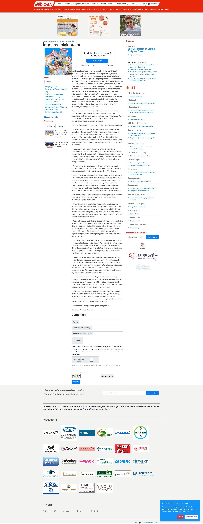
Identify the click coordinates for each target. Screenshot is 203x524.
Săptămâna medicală (49, 41)
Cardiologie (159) (51, 102)
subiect (144, 62)
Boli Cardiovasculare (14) (54, 94)
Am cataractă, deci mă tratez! (139, 163)
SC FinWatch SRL (148, 523)
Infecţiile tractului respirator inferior (140, 181)
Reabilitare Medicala (137, 195)
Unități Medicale (107, 4)
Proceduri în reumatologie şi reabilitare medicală (142, 199)
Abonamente (121, 4)
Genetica (132, 116)
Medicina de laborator (137, 123)
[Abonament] (58, 61)
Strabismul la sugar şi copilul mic (140, 165)
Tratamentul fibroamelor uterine (139, 156)
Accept (180, 517)
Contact (132, 4)
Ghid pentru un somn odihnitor (139, 190)
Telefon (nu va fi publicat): (82, 333)
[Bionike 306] (101, 25)
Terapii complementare (138, 225)
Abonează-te (152, 393)
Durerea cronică (135, 221)
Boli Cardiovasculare (68, 41)
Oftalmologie (134, 160)
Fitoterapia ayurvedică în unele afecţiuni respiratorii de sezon (142, 148)
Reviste (95, 4)
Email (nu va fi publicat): (81, 328)
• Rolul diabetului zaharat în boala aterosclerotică (163, 9)
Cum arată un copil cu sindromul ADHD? (142, 188)
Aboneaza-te (152, 237)
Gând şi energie (135, 228)
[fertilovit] (70, 25)
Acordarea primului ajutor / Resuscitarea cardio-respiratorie (142, 134)
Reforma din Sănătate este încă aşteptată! (143, 103)
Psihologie (133, 185)
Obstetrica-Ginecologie (138, 153)
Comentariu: (77, 340)
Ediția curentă (49, 511)
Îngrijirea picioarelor (136, 96)
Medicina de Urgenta (137, 130)
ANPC (158, 523)
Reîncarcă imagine (107, 376)
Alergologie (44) (51, 87)
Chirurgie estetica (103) (53, 104)
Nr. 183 (59, 41)
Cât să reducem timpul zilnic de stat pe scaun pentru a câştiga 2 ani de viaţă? (142, 111)
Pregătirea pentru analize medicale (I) (141, 126)
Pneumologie (134, 178)
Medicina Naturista (136, 144)
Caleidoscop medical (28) (54, 99)
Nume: (75, 322)
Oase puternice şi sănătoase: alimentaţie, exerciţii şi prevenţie (142, 173)
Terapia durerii (135, 218)
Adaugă (76, 382)
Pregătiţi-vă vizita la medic (138, 207)
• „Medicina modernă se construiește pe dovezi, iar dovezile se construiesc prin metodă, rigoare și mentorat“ (74, 9)
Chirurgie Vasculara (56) (53, 112)
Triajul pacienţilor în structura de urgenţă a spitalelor (143, 139)
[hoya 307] (133, 25)
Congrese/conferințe (81, 4)
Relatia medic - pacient (138, 204)
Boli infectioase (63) (52, 97)
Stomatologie (134, 211)
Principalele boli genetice (137, 119)
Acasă (58, 4)
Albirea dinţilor (134, 214)
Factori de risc (135, 107)
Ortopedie (133, 169)
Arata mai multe (52, 117)
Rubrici (80, 511)
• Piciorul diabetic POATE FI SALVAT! (129, 9)
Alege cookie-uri (191, 517)
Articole (67, 4)
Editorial (132, 100)
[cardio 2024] (142, 256)
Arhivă (66, 511)
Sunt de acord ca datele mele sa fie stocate (79, 359)
